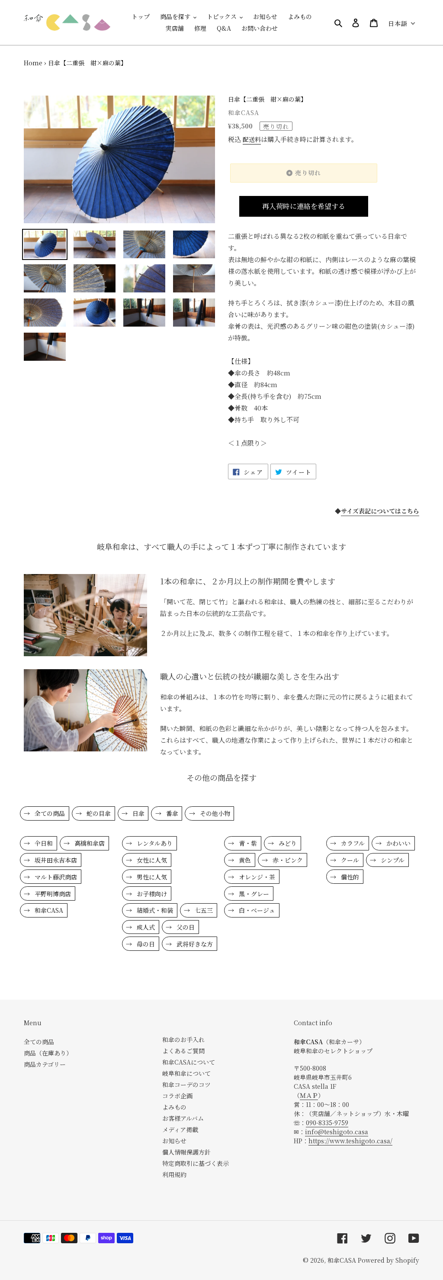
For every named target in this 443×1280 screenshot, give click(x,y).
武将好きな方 (194, 944)
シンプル (391, 860)
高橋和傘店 (89, 843)
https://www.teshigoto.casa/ (350, 1140)
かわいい (398, 843)
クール (349, 860)
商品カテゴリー (45, 1064)
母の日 (145, 944)
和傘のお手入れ (183, 1039)
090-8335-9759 (327, 1122)
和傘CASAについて (188, 1062)
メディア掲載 (180, 1129)
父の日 (185, 927)
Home (33, 62)
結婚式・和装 (154, 910)
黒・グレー (253, 893)
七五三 (203, 910)
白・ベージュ (256, 910)
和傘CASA (48, 910)
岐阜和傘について (186, 1073)
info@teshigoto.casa (336, 1131)
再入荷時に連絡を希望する (303, 206)
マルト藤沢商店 (55, 877)
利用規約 (174, 1174)
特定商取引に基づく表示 (195, 1163)
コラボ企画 (177, 1095)
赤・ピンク (287, 860)
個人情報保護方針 (186, 1152)
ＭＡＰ (309, 1095)
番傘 (171, 813)
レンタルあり (154, 843)
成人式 (145, 927)
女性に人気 (151, 860)
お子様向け (151, 893)
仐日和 (43, 843)
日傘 (137, 813)
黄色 (244, 860)
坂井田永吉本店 (55, 860)
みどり (287, 843)
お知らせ (174, 1140)
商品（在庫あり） (48, 1053)
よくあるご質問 (183, 1050)
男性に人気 (151, 877)
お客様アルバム (183, 1118)
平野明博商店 (52, 893)
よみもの (174, 1107)
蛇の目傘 (98, 813)
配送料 (252, 139)
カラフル (352, 843)
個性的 (349, 877)
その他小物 (214, 813)
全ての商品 (49, 813)
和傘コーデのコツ (186, 1084)
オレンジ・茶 (256, 877)
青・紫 (247, 843)
